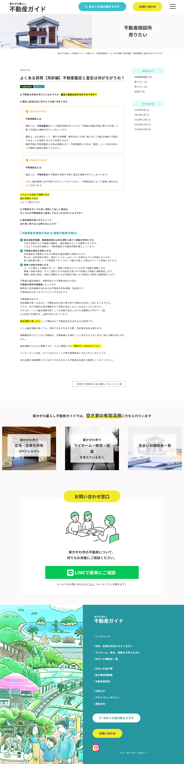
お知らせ (100, 691)
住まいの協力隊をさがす (104, 6)
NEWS (137, 91)
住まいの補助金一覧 (106, 659)
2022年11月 (140, 124)
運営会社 (100, 703)
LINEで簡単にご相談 (95, 572)
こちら (90, 584)
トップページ (102, 636)
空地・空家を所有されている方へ (114, 646)
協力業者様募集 (104, 675)
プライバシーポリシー (107, 697)
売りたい (39, 86)
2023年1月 (140, 114)
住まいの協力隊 (104, 668)
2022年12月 (140, 119)
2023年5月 (140, 109)
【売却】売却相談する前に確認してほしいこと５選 (99, 384)
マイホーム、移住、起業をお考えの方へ (117, 652)
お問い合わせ (147, 6)
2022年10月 (140, 129)
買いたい (138, 81)
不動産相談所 (27, 86)
